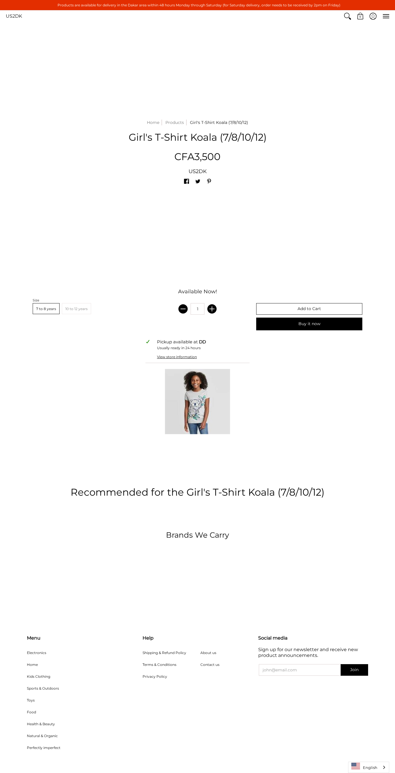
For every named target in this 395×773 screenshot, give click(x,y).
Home (153, 122)
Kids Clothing (38, 676)
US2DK (14, 16)
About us (208, 653)
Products (174, 122)
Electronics (36, 653)
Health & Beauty (41, 724)
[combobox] (368, 767)
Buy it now (309, 323)
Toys (31, 700)
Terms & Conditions (159, 664)
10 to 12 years (76, 309)
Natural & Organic (42, 736)
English (370, 767)
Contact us (209, 664)
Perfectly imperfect (43, 747)
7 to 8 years (46, 309)
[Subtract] (183, 309)
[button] (347, 16)
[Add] (212, 309)
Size (36, 300)
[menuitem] (347, 16)
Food (31, 712)
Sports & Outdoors (43, 688)
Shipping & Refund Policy (164, 653)
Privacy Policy (155, 676)
